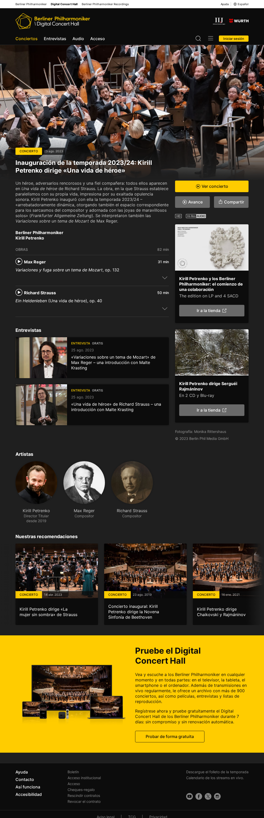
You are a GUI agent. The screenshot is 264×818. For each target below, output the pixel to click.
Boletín (73, 772)
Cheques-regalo (81, 789)
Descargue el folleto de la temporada (217, 772)
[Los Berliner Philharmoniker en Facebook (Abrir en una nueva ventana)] (198, 796)
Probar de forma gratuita (170, 736)
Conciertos (26, 38)
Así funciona (27, 786)
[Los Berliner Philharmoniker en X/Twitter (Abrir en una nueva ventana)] (208, 796)
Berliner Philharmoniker (31, 4)
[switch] (165, 277)
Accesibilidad (28, 794)
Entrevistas (55, 38)
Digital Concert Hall (64, 4)
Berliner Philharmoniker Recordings (105, 4)
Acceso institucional (84, 778)
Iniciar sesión (233, 39)
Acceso (97, 38)
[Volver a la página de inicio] (52, 21)
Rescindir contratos (84, 795)
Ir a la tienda (208, 310)
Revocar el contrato (84, 801)
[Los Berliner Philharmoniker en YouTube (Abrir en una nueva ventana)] (189, 796)
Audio (78, 38)
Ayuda (225, 4)
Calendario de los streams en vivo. (215, 778)
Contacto (24, 779)
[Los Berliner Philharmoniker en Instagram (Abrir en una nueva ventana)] (217, 796)
